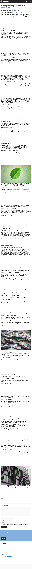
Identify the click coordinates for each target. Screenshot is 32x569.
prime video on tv (5, 499)
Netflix (22, 44)
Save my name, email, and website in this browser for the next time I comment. (15, 524)
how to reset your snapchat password (7, 548)
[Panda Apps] (1, 1)
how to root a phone (4, 552)
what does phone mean (5, 554)
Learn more (3, 538)
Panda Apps (6, 1)
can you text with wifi (4, 558)
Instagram (14, 36)
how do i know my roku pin (5, 561)
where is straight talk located (6, 545)
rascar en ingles (3, 550)
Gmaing (3, 498)
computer (15, 302)
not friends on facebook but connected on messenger (10, 560)
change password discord (6, 501)
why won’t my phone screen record (7, 556)
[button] (26, 1)
